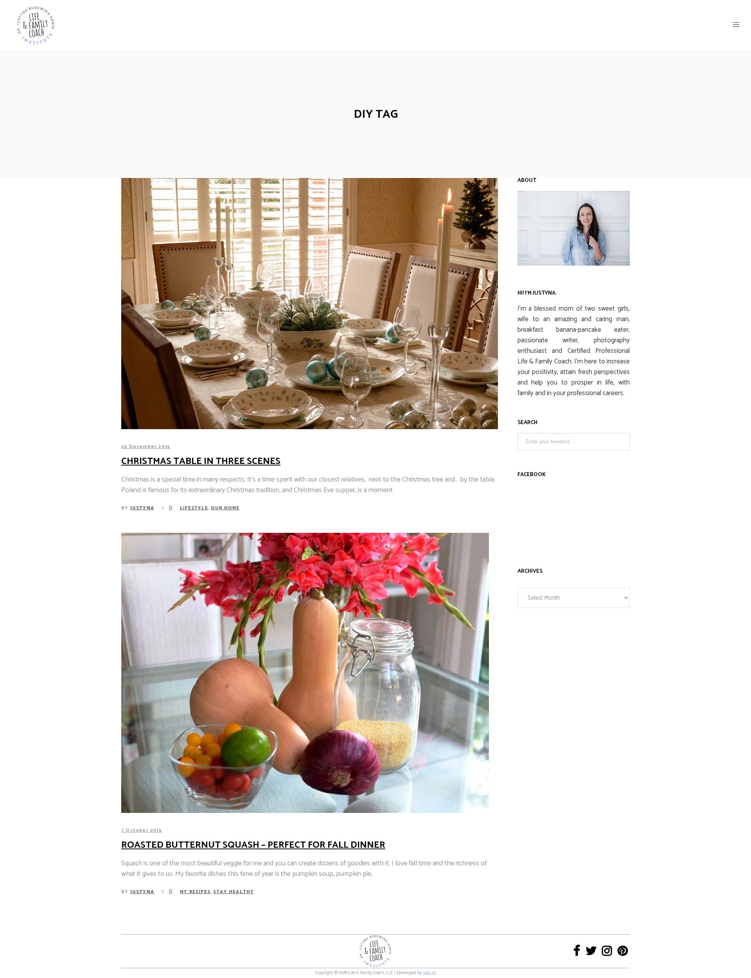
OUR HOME (225, 508)
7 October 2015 (141, 830)
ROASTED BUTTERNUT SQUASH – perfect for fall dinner (253, 845)
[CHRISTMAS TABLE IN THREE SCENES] (309, 303)
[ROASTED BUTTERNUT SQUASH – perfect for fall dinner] (305, 673)
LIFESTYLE (194, 508)
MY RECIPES (195, 891)
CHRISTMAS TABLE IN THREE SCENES (200, 461)
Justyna (142, 508)
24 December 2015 (145, 446)
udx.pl (429, 972)
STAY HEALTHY (233, 891)
